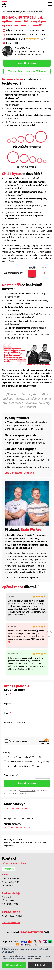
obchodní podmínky (28, 791)
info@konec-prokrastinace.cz (17, 827)
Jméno (7, 694)
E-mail (6, 713)
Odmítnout (40, 965)
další (49, 634)
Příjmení (7, 703)
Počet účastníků (11, 775)
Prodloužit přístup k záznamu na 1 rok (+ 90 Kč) (28, 762)
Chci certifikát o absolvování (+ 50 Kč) (24, 757)
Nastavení (35, 958)
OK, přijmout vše (14, 965)
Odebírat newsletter (11, 922)
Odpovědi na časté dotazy (16, 808)
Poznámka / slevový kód (14, 722)
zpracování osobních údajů (15, 793)
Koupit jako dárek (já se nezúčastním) (24, 766)
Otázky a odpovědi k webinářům (19, 473)
